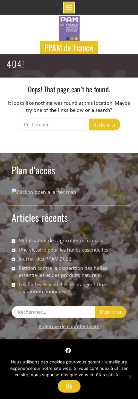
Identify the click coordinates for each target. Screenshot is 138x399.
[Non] (130, 376)
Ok (69, 386)
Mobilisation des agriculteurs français (61, 240)
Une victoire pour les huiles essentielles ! (65, 249)
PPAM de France (69, 47)
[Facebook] (68, 351)
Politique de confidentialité (69, 326)
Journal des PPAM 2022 (45, 258)
